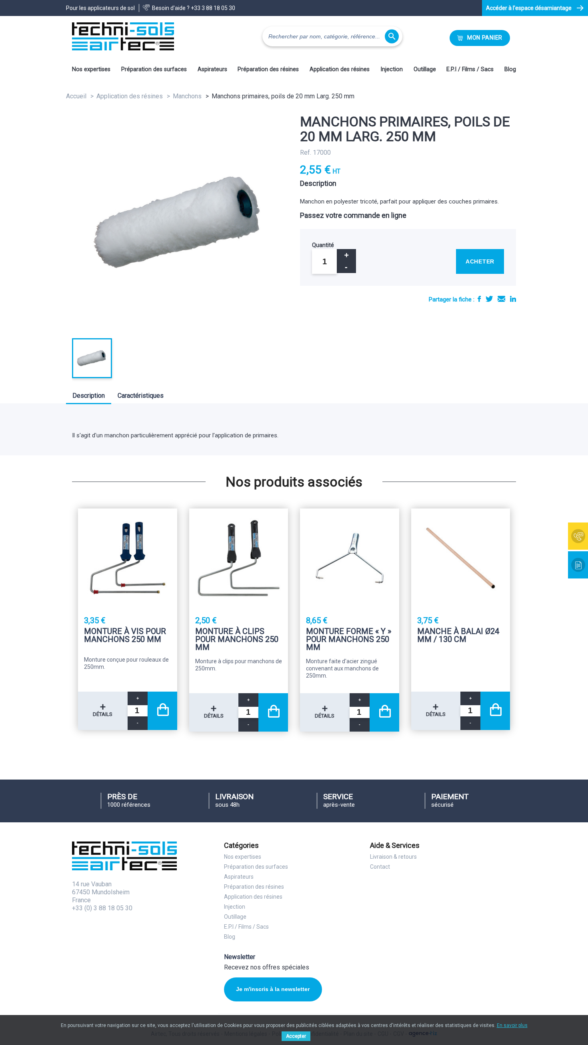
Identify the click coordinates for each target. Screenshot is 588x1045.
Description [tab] (88, 395)
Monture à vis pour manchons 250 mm (125, 635)
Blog (510, 69)
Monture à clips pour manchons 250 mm (236, 639)
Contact (380, 867)
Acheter (480, 261)
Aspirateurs (212, 69)
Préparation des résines (268, 69)
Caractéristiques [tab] (141, 395)
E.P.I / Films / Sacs (470, 69)
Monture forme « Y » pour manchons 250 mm (348, 639)
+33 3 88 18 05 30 (213, 8)
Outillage (425, 69)
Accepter (296, 1036)
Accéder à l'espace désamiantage (529, 8)
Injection (391, 69)
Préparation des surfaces (154, 69)
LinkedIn (513, 299)
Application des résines (340, 69)
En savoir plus (512, 1025)
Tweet (489, 299)
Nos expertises (91, 69)
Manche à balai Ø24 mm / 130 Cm (458, 635)
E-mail (501, 299)
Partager (479, 299)
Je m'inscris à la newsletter (273, 989)
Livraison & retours (393, 857)
